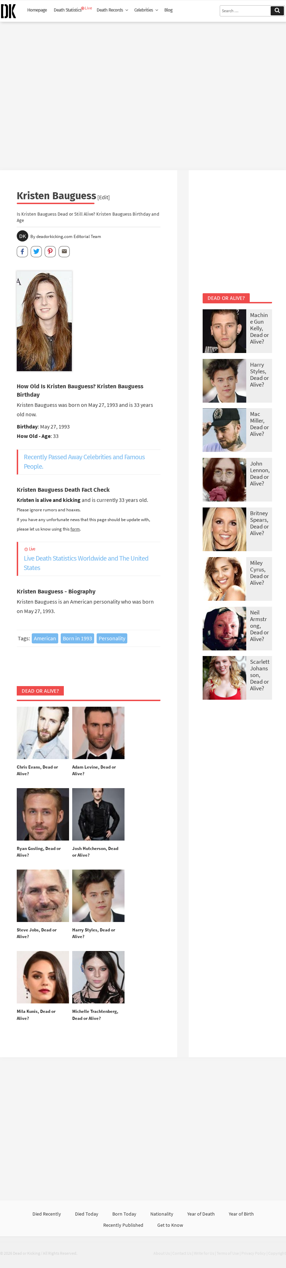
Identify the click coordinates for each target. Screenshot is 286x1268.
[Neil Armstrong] (224, 629)
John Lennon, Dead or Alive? (260, 473)
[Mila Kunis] (43, 977)
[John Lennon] (224, 480)
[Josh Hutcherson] (98, 814)
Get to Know (170, 1225)
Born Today (124, 1214)
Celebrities (143, 10)
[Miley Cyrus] (224, 579)
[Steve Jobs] (43, 896)
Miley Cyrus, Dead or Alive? (259, 572)
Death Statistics (67, 10)
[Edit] (103, 197)
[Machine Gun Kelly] (224, 331)
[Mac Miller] (224, 430)
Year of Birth (241, 1214)
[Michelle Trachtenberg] (98, 977)
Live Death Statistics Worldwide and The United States (86, 559)
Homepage (37, 10)
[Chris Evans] (43, 733)
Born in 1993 (77, 638)
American (45, 638)
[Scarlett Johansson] (224, 678)
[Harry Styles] (98, 896)
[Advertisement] (143, 93)
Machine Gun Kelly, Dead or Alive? (259, 328)
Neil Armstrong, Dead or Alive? (259, 625)
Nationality (161, 1214)
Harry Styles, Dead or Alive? (259, 374)
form (75, 529)
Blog (168, 10)
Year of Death (201, 1214)
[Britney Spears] (224, 530)
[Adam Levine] (98, 733)
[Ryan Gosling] (43, 814)
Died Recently (46, 1214)
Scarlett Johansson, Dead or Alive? (260, 675)
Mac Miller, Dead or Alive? (259, 424)
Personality (112, 638)
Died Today (86, 1214)
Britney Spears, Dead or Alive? (259, 523)
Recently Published (123, 1225)
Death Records (110, 10)
